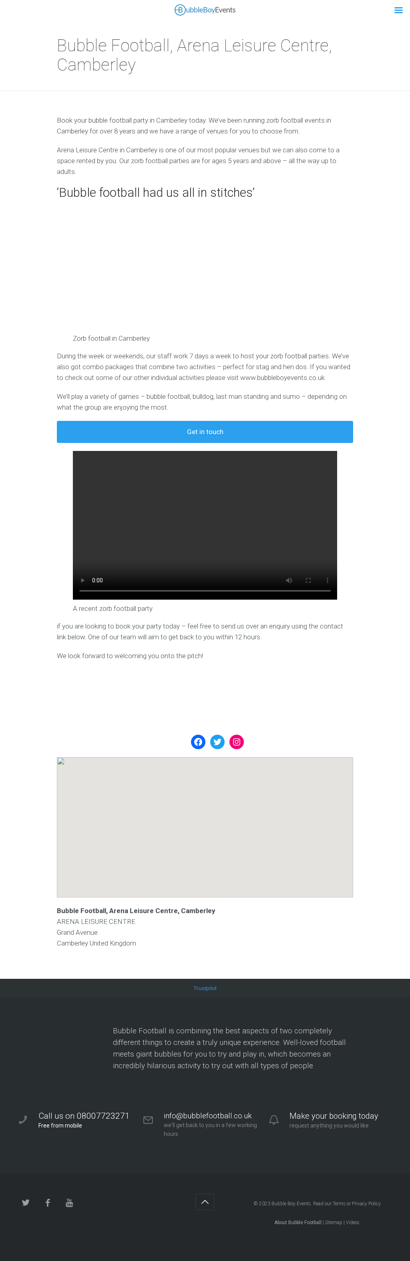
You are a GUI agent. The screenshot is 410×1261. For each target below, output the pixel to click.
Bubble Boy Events (291, 1203)
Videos (353, 1222)
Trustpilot (205, 988)
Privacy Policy (366, 1203)
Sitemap (333, 1222)
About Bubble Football (298, 1222)
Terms (339, 1203)
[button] (205, 820)
